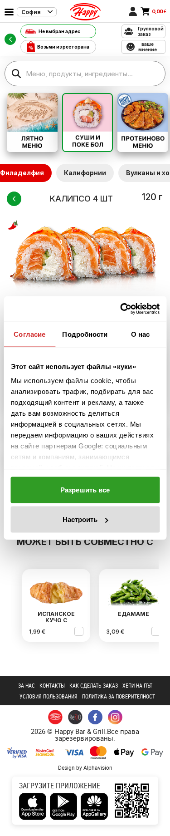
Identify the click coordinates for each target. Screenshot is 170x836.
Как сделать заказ (93, 685)
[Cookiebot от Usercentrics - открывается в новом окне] (121, 309)
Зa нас (26, 685)
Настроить (80, 519)
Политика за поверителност (118, 696)
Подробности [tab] (84, 334)
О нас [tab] (140, 334)
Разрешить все (85, 489)
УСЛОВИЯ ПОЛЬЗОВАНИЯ (48, 696)
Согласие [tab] (29, 334)
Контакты (52, 685)
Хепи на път (137, 685)
